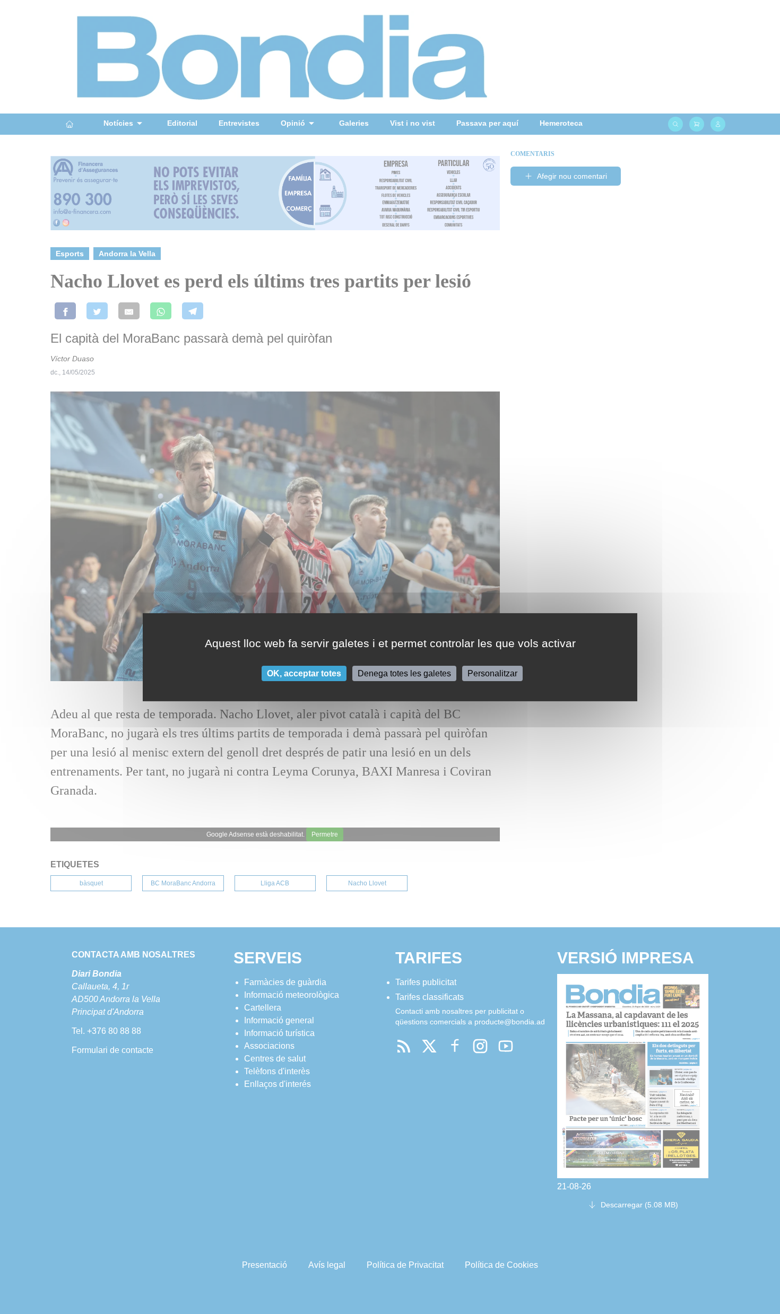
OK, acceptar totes (304, 672)
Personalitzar (492, 672)
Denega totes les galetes (404, 672)
